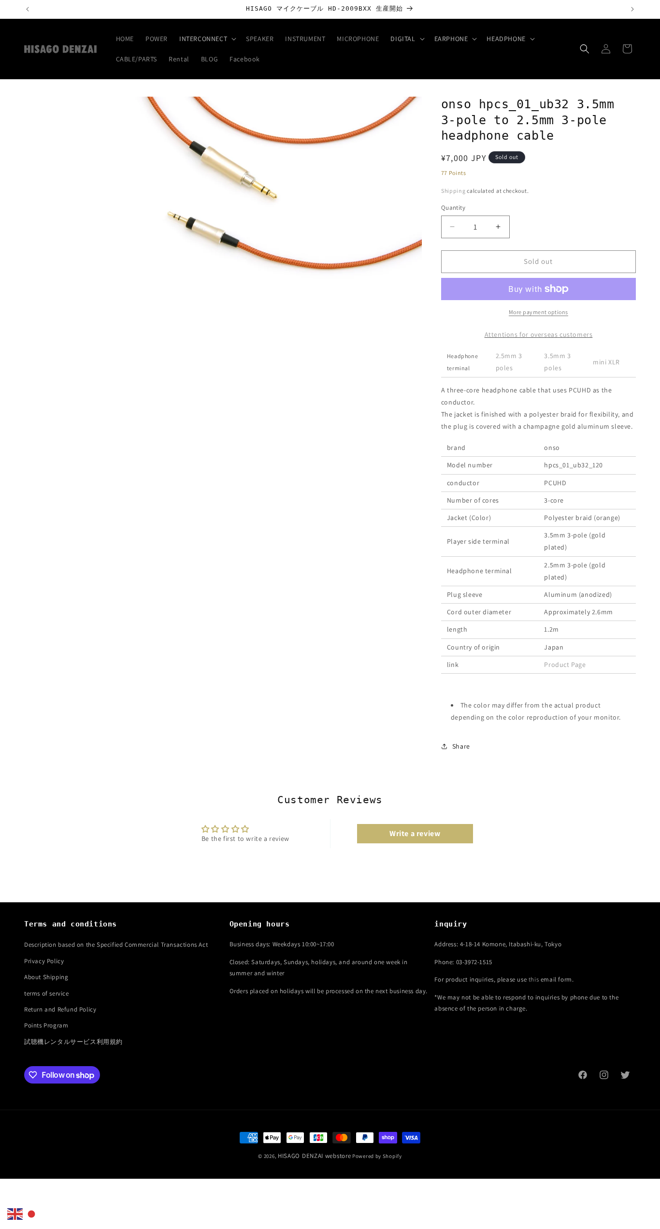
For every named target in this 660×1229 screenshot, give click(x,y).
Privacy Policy (44, 961)
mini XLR (606, 362)
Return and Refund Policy (60, 1009)
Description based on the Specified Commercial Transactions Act (116, 944)
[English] (15, 1213)
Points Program (46, 1025)
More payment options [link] (538, 312)
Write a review (414, 833)
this (534, 979)
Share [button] (461, 746)
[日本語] (32, 1213)
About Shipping (46, 977)
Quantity (453, 207)
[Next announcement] (632, 9)
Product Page (565, 664)
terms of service (46, 993)
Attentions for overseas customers (539, 334)
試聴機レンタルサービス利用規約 (73, 1042)
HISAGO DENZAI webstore (314, 1156)
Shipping (453, 190)
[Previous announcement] (27, 9)
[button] (206, 39)
